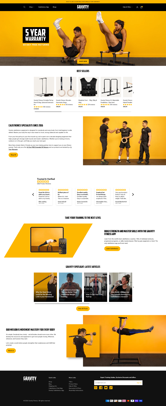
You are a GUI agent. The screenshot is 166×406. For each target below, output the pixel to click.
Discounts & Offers (75, 388)
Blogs (54, 7)
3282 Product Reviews (44, 184)
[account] (137, 7)
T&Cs (70, 382)
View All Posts (83, 308)
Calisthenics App (43, 7)
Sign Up (139, 383)
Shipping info (53, 386)
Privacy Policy (73, 384)
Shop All (13, 155)
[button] (38, 107)
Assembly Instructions (76, 390)
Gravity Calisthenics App (56, 390)
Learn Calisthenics (112, 248)
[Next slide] (132, 92)
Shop (31, 7)
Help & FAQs (127, 7)
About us (11, 350)
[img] (84, 182)
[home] (83, 7)
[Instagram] (95, 388)
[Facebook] (100, 388)
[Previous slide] (34, 92)
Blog (50, 384)
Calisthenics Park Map (56, 388)
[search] (24, 7)
